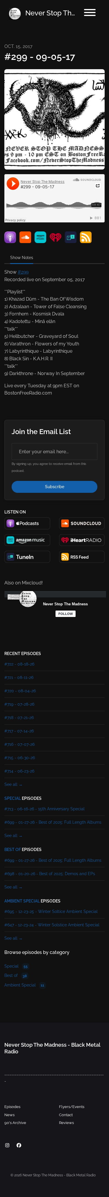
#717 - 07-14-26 (19, 731)
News (9, 1115)
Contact (66, 1115)
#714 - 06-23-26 (19, 771)
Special (12, 798)
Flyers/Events (71, 1107)
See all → (13, 784)
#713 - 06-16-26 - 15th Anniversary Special (44, 809)
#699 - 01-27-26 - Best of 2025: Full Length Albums (52, 822)
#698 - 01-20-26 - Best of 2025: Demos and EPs (49, 873)
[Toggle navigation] (90, 13)
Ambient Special (22, 901)
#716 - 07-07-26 (19, 744)
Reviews (66, 1123)
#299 (23, 272)
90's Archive (15, 1123)
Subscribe (54, 486)
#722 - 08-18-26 (19, 664)
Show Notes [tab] (21, 257)
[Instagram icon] (7, 1145)
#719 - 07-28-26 (19, 704)
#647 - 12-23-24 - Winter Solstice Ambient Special (51, 925)
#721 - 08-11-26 (18, 677)
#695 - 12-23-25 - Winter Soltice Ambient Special (51, 911)
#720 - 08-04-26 (20, 690)
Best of (12, 849)
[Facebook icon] (19, 1145)
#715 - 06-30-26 (19, 757)
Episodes (12, 1107)
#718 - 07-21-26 (19, 717)
